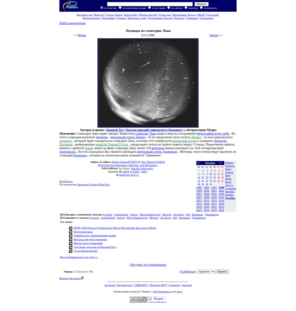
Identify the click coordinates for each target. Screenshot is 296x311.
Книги (118, 14)
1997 (214, 187)
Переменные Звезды (183, 14)
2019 (199, 206)
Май (227, 175)
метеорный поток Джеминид (157, 151)
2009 (214, 197)
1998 (221, 187)
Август (229, 185)
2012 (206, 200)
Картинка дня (84, 14)
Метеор (166, 214)
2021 (214, 206)
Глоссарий (213, 14)
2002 (221, 190)
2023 (199, 210)
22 (203, 181)
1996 (206, 187)
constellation (121, 214)
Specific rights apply (142, 168)
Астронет (110, 285)
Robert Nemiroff (121, 161)
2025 (214, 210)
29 (203, 184)
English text (66, 181)
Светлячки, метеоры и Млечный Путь (95, 247)
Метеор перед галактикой (88, 243)
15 (203, 177)
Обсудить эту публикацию (148, 264)
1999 (199, 190)
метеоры (102, 137)
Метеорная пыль (83, 231)
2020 (206, 206)
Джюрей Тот (115, 130)
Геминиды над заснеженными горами (95, 235)
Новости (99, 14)
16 (207, 177)
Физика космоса (91, 18)
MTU (134, 161)
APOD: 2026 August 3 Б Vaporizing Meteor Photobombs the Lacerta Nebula (114, 227)
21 (199, 181)
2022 (221, 206)
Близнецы (80, 155)
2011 (199, 200)
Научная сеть (124, 285)
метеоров (158, 148)
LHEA (125, 171)
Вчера (82, 35)
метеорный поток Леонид (128, 137)
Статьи (110, 14)
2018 (221, 203)
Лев (188, 214)
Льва (152, 133)
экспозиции (67, 151)
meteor (134, 214)
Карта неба (130, 14)
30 (207, 184)
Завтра (213, 35)
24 (211, 181)
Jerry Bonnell (148, 161)
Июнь (228, 178)
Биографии (108, 18)
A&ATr (201, 14)
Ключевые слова (137, 18)
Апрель (229, 172)
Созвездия (165, 14)
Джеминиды (212, 214)
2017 (214, 203)
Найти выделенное (72, 23)
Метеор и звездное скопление (90, 239)
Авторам (187, 285)
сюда (179, 291)
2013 (214, 200)
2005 (214, 194)
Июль (228, 181)
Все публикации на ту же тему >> (79, 257)
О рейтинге (188, 271)
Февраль (230, 165)
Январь (229, 162)
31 (211, 184)
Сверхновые (207, 18)
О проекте (174, 285)
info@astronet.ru (162, 291)
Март (228, 169)
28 (199, 184)
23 (207, 181)
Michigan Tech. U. (129, 174)
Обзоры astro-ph (148, 14)
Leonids (107, 214)
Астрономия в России (160, 18)
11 (215, 174)
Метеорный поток (150, 214)
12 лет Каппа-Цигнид (86, 250)
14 (199, 177)
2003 (199, 194)
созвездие (141, 133)
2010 (221, 197)
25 (215, 181)
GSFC (144, 171)
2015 (199, 203)
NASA (135, 171)
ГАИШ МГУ (141, 285)
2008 (206, 197)
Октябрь (230, 191)
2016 (206, 203)
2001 (214, 190)
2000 (206, 190)
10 (211, 174)
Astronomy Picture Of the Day (93, 184)
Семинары (192, 18)
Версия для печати (70, 278)
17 (211, 177)
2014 (221, 200)
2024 (206, 210)
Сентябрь (230, 188)
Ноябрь (229, 194)
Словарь (121, 18)
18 (215, 177)
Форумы (179, 18)
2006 (221, 194)
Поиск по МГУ (158, 285)
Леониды (220, 140)
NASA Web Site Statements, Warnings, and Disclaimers (127, 165)
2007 (199, 197)
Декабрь (230, 198)
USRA (160, 161)
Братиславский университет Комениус (154, 130)
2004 (206, 194)
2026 (221, 210)
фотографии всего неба (213, 133)
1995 (199, 187)
